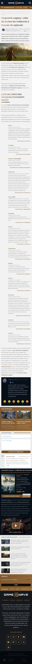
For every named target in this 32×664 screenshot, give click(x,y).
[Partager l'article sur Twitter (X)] (22, 29)
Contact (27, 600)
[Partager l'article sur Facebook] (20, 29)
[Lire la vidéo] (16, 526)
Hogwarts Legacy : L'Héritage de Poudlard (16, 11)
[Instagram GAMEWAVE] (13, 637)
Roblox (18, 589)
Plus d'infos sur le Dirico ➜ (24, 141)
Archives (19, 600)
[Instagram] (12, 382)
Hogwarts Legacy (18, 63)
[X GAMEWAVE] (8, 637)
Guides (28, 11)
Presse (12, 600)
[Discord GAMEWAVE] (24, 637)
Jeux (4, 11)
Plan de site (11, 653)
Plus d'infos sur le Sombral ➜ (23, 329)
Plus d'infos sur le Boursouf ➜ (23, 315)
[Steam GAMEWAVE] (19, 642)
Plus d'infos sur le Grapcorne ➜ (23, 192)
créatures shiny (6, 366)
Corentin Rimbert (14, 29)
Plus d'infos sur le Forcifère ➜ (23, 154)
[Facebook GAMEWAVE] (19, 637)
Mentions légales (19, 653)
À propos (5, 600)
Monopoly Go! (25, 589)
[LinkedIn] (10, 382)
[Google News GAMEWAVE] (8, 647)
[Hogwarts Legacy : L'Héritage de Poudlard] (8, 483)
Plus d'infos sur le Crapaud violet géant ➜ (20, 167)
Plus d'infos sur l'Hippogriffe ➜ (23, 209)
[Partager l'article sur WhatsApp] (25, 29)
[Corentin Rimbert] (4, 30)
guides (25, 7)
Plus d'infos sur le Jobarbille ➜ (23, 222)
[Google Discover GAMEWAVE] (24, 642)
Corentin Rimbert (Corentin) (17, 379)
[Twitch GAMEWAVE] (13, 642)
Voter (16, 585)
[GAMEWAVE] (16, 3)
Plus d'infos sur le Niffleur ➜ (24, 274)
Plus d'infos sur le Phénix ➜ (24, 290)
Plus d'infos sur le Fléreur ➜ (24, 244)
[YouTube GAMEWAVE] (8, 642)
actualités (19, 7)
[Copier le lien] (27, 29)
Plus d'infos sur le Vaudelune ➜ (23, 259)
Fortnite (11, 589)
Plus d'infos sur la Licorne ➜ (24, 343)
